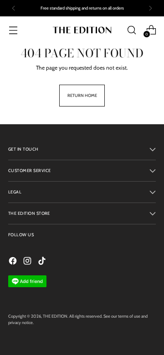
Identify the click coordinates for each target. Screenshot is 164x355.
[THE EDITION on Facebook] (13, 262)
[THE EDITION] (82, 30)
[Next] (150, 8)
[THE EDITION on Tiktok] (42, 262)
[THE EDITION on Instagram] (28, 262)
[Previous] (14, 8)
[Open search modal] (131, 29)
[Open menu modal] (13, 29)
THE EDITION (55, 316)
